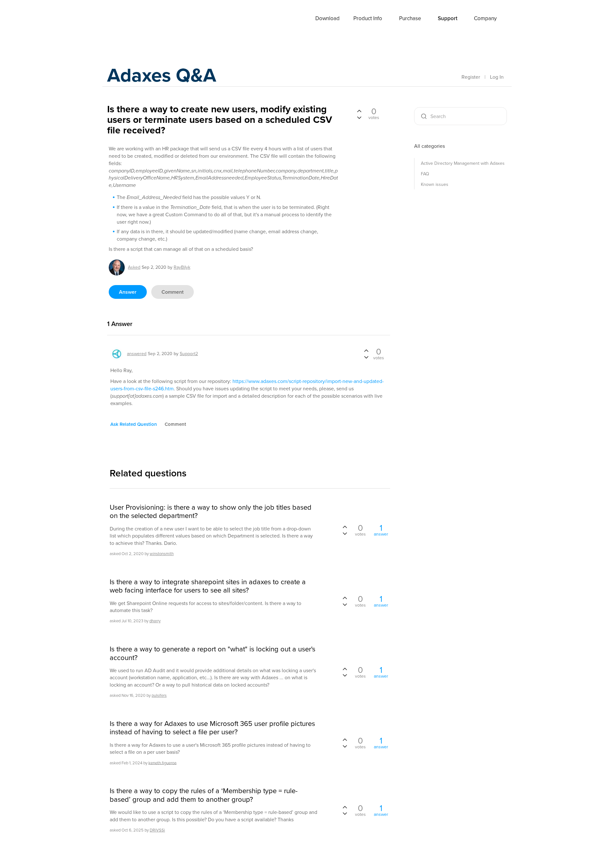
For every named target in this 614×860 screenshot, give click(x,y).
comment (172, 292)
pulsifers (159, 695)
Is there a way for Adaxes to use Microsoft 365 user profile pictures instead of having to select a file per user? (212, 728)
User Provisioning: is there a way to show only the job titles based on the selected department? (210, 511)
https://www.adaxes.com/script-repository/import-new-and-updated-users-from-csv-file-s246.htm (247, 385)
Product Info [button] (367, 18)
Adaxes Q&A (161, 75)
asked (134, 267)
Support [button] (447, 18)
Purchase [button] (410, 18)
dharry (155, 621)
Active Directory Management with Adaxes (463, 163)
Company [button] (485, 18)
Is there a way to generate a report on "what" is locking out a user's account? (212, 653)
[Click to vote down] (359, 117)
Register (470, 77)
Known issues (434, 184)
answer (128, 292)
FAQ (425, 174)
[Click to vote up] (359, 111)
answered (136, 353)
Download (327, 18)
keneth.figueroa (162, 763)
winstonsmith (162, 554)
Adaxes (131, 19)
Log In (497, 77)
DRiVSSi (157, 830)
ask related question (133, 424)
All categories (429, 146)
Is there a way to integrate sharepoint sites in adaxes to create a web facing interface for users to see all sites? (208, 586)
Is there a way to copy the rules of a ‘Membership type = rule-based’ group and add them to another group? (204, 795)
